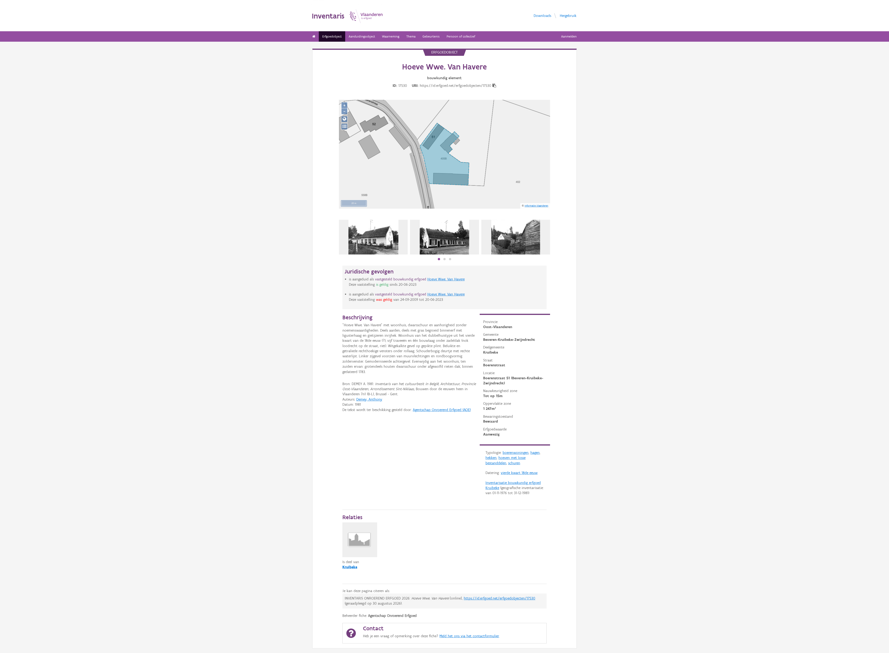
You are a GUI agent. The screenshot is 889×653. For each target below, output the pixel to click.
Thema (411, 36)
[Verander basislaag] (344, 126)
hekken (491, 457)
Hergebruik (568, 15)
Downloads (542, 15)
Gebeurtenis (431, 36)
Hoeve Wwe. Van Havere (446, 279)
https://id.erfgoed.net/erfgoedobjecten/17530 (499, 598)
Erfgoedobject (332, 36)
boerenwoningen (516, 452)
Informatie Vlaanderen (536, 205)
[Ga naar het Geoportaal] (344, 119)
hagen (535, 452)
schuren (514, 463)
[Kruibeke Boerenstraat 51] (373, 237)
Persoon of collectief (461, 36)
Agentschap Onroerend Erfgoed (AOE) (442, 410)
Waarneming (390, 36)
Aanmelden (569, 36)
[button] (439, 259)
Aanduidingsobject (362, 36)
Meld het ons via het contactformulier (469, 636)
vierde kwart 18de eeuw (519, 473)
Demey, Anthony (369, 399)
